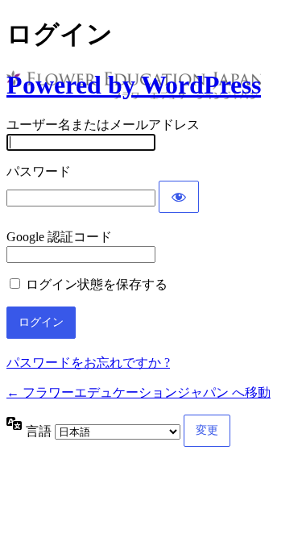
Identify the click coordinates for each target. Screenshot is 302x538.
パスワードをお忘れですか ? (88, 362)
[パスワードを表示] (179, 197)
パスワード (38, 171)
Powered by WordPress (133, 84)
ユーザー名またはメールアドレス (103, 124)
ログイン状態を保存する (97, 284)
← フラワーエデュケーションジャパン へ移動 (138, 392)
